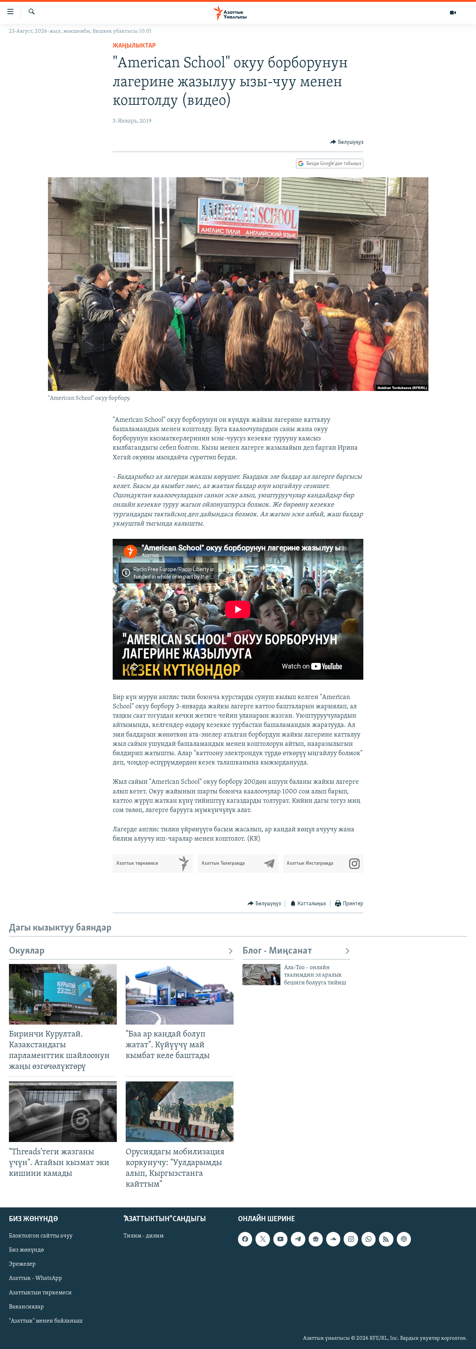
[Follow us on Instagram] (351, 1239)
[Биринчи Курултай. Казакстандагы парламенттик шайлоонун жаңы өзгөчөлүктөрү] (63, 994)
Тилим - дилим (143, 1236)
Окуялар (27, 951)
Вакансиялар (26, 1307)
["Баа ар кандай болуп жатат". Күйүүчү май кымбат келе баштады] (180, 994)
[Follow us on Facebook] (245, 1239)
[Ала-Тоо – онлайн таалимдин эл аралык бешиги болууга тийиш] (261, 974)
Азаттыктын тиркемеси (40, 1293)
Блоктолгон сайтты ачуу (41, 1236)
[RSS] (386, 1239)
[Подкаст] (404, 1239)
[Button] (346, 142)
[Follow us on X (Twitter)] (262, 1239)
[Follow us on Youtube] (280, 1239)
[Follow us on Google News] (316, 1239)
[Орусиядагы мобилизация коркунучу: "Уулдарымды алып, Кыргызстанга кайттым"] (180, 1111)
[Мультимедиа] (453, 12)
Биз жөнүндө (26, 1250)
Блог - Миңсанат (277, 951)
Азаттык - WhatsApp (35, 1279)
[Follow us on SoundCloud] (333, 1239)
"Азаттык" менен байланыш (46, 1321)
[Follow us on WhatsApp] (368, 1239)
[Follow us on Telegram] (298, 1239)
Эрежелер (22, 1265)
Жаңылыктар (134, 46)
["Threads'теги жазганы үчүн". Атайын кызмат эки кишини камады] (63, 1111)
